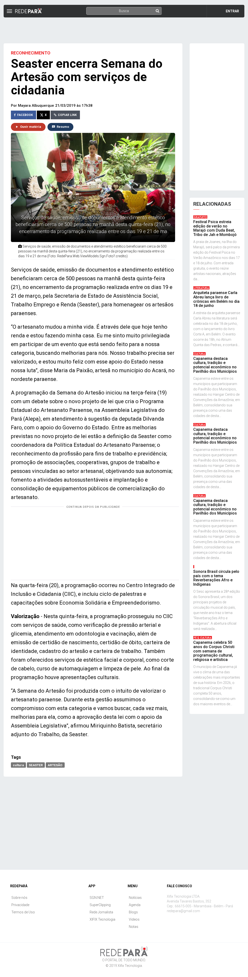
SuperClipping (100, 905)
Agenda (134, 905)
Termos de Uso (23, 912)
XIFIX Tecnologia (102, 919)
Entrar (232, 11)
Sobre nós (19, 898)
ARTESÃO (55, 765)
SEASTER (36, 765)
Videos (134, 919)
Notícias (135, 898)
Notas (133, 927)
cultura (18, 765)
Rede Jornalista (101, 912)
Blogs (133, 912)
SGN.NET (97, 898)
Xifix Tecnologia (130, 966)
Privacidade (20, 905)
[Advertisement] (124, 28)
